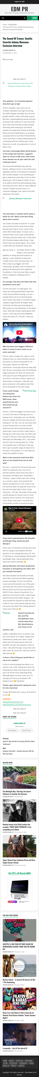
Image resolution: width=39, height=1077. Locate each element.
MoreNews (29, 1072)
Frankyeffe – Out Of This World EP (15, 1048)
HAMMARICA (23, 1063)
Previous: (19, 741)
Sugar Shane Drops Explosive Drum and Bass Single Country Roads (19, 861)
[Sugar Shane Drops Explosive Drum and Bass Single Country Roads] (19, 846)
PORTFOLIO (19, 1060)
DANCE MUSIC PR (9, 50)
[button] (3, 18)
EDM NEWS (28, 1060)
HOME (5, 1060)
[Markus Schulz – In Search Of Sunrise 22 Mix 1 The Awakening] (19, 966)
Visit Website (12, 730)
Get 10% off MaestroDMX (19, 873)
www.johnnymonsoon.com (13, 702)
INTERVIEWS (13, 1063)
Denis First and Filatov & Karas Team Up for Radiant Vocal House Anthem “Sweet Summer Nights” (19, 1015)
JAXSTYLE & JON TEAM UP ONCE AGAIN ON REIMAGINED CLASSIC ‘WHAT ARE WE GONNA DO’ (19, 947)
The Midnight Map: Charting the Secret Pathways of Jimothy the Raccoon (17, 792)
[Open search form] (24, 18)
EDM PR (19, 9)
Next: (18, 751)
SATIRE (5, 1063)
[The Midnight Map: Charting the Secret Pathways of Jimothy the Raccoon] (19, 777)
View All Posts (26, 730)
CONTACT (21, 1065)
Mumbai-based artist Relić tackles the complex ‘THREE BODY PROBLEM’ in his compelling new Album (17, 827)
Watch (35, 18)
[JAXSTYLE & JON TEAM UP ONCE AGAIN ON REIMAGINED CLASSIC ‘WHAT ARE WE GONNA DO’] (19, 930)
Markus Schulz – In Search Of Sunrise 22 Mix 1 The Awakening (19, 981)
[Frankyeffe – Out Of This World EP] (19, 1034)
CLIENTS (11, 1060)
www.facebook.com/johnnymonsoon (17, 704)
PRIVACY (14, 1065)
